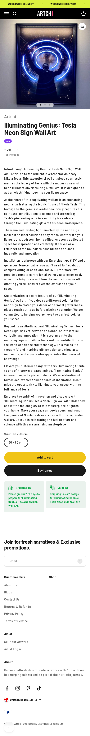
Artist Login (12, 649)
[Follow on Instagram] (18, 688)
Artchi (10, 116)
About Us (10, 585)
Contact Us (12, 599)
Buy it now (45, 470)
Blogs (8, 592)
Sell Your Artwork (16, 642)
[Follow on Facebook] (7, 688)
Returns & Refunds (17, 606)
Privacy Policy (14, 613)
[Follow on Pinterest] (28, 688)
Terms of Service (16, 621)
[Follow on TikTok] (39, 688)
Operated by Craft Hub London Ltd (43, 723)
